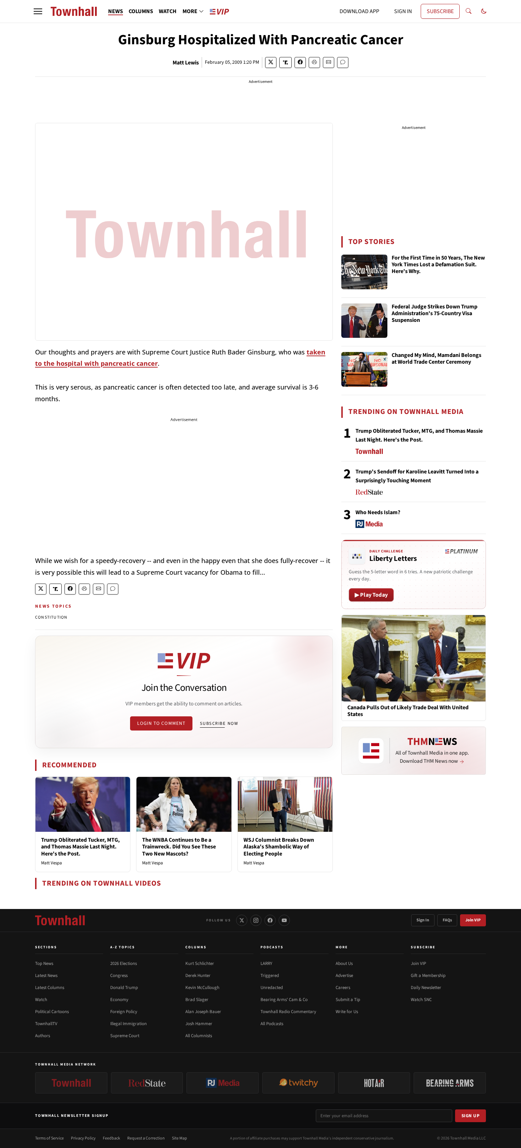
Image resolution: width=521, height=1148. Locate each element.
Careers (343, 987)
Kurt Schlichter (199, 963)
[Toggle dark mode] (483, 11)
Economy (119, 999)
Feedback (111, 1138)
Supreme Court (124, 1036)
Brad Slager (196, 999)
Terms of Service (49, 1138)
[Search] (469, 11)
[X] (241, 920)
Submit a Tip (348, 999)
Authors (42, 1036)
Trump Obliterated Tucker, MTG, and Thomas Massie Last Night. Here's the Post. (80, 846)
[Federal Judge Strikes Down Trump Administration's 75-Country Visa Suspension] (364, 320)
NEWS (115, 11)
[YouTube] (284, 920)
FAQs (447, 920)
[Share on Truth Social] (285, 62)
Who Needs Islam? (377, 512)
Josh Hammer (198, 1024)
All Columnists (198, 1036)
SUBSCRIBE (440, 11)
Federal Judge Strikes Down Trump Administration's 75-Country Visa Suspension (434, 313)
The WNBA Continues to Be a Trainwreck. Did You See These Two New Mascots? (179, 846)
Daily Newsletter (426, 987)
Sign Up (470, 1116)
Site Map (179, 1138)
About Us (344, 963)
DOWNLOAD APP (359, 11)
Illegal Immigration (128, 1024)
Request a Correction (146, 1138)
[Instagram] (256, 920)
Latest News (46, 975)
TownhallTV (46, 1024)
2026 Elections (123, 963)
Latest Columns (49, 987)
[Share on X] (270, 62)
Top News (44, 963)
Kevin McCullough (202, 987)
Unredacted (271, 987)
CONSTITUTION (51, 617)
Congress (119, 975)
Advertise (344, 975)
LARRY (266, 963)
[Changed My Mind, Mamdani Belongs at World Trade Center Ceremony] (364, 369)
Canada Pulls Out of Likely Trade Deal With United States (408, 711)
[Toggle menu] (38, 11)
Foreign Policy (123, 1011)
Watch (41, 999)
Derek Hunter (198, 975)
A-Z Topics (122, 947)
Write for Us (347, 1011)
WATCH (168, 11)
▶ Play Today (371, 595)
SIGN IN (403, 11)
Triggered (269, 975)
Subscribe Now (219, 723)
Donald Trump (124, 987)
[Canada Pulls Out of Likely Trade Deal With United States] (414, 658)
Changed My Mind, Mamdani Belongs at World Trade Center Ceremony (436, 359)
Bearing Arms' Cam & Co (284, 999)
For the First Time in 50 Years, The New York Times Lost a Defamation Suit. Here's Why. (438, 265)
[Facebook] (270, 920)
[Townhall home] (60, 920)
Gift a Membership (428, 975)
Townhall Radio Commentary (288, 1011)
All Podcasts (271, 1024)
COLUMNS (141, 11)
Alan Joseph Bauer (203, 1011)
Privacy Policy (83, 1138)
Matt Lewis (186, 63)
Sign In (422, 920)
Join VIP (473, 920)
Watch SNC (421, 999)
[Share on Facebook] (300, 62)
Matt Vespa (51, 863)
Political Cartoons (52, 1011)
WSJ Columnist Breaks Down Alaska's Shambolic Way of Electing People (278, 846)
